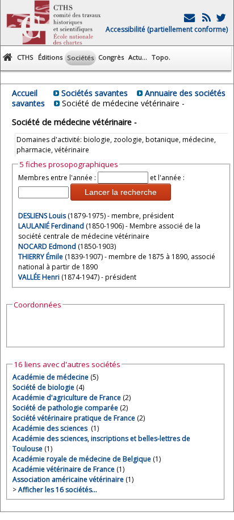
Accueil (24, 93)
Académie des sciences (50, 428)
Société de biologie (43, 387)
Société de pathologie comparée (65, 408)
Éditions (50, 57)
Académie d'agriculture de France (66, 397)
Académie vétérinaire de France (63, 469)
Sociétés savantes (94, 93)
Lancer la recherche (121, 192)
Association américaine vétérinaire (68, 479)
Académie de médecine (50, 377)
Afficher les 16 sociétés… (57, 489)
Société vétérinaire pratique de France (73, 418)
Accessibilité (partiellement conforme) (167, 29)
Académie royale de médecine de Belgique (81, 459)
